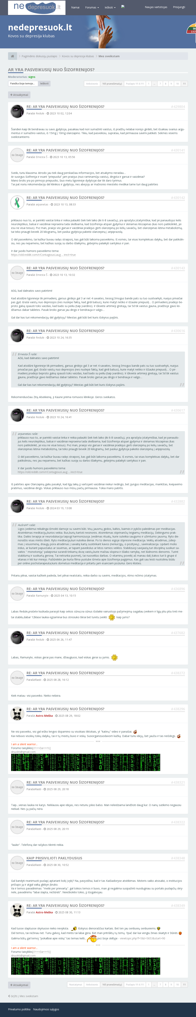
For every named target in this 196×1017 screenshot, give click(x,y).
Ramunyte (42, 595)
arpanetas (42, 204)
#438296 (178, 709)
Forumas (91, 7)
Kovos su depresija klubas (78, 56)
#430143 (178, 268)
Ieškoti (109, 7)
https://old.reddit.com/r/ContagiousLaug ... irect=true (43, 254)
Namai (75, 7)
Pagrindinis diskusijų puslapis (39, 56)
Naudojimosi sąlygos (46, 1009)
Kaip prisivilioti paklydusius (54, 858)
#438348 (178, 858)
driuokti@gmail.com (23, 752)
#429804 (178, 106)
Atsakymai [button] (20, 95)
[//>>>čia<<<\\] (41, 748)
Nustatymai (75, 984)
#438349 (178, 905)
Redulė (40, 113)
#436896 (178, 588)
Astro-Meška (44, 715)
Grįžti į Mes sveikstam (24, 996)
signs (31, 77)
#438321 (178, 782)
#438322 (178, 822)
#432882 (178, 501)
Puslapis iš (135, 83)
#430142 (178, 197)
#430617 (178, 410)
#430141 (178, 150)
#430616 (178, 330)
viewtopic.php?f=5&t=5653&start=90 (142, 938)
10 (177, 83)
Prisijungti (179, 7)
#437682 (178, 632)
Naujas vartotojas (156, 7)
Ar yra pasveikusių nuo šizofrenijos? (51, 69)
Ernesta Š (41, 157)
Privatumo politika (19, 1009)
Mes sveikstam (109, 56)
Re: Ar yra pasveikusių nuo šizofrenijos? (65, 106)
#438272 (178, 673)
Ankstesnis (92, 83)
